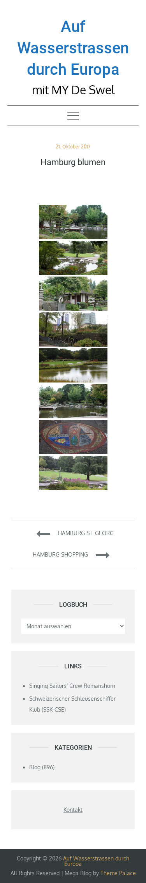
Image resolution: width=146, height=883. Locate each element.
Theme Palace (118, 873)
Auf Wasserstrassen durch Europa (73, 48)
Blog (34, 767)
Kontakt (73, 809)
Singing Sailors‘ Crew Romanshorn (72, 685)
